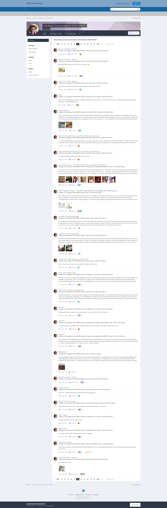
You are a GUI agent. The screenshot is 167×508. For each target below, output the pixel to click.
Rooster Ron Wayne (93, 403)
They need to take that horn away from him (73, 259)
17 (62, 44)
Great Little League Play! (67, 273)
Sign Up (136, 3)
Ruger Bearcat (63, 110)
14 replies (73, 146)
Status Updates (130, 9)
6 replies (72, 267)
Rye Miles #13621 (92, 112)
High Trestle (62, 415)
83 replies (73, 396)
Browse (30, 9)
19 (68, 44)
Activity (38, 9)
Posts (29, 63)
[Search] (138, 9)
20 (71, 44)
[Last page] (102, 44)
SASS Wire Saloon (103, 50)
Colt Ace (61, 307)
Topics (30, 60)
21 (74, 44)
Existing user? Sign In (123, 3)
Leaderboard (46, 9)
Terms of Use (49, 505)
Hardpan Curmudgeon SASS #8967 (69, 50)
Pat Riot (89, 50)
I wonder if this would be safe (68, 216)
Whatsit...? (61, 321)
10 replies (73, 284)
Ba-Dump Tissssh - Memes (67, 49)
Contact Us (88, 495)
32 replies (73, 409)
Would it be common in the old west (71, 290)
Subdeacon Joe (91, 96)
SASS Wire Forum (35, 3)
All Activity (31, 40)
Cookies (96, 495)
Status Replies (32, 52)
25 (87, 44)
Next (98, 44)
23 (81, 44)
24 (84, 44)
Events (30, 72)
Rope (60, 95)
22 (77, 44)
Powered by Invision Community (83, 498)
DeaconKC (90, 389)
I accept (136, 505)
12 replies (73, 329)
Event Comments (33, 75)
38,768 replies (73, 54)
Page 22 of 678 (110, 44)
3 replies (71, 105)
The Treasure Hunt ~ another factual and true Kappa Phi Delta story (82, 165)
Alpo (88, 218)
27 (94, 44)
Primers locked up (64, 442)
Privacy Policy (79, 495)
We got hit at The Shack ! (67, 401)
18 (65, 44)
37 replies (73, 452)
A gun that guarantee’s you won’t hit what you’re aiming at (79, 136)
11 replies (73, 301)
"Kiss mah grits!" (63, 388)
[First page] (54, 44)
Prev (57, 44)
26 (91, 44)
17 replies (73, 130)
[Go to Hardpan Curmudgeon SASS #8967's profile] (55, 50)
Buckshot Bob (91, 137)
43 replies (73, 228)
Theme (70, 495)
